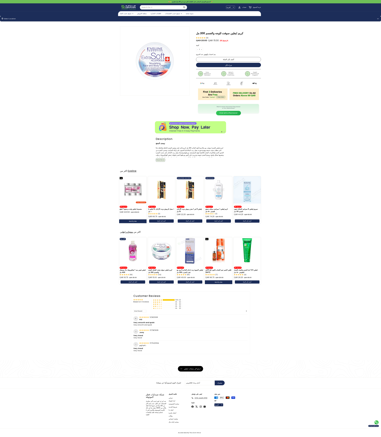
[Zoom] (154, 60)
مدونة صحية (189, 13)
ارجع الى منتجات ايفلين (192, 369)
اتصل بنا (171, 410)
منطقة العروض (142, 13)
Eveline (132, 170)
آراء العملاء (172, 401)
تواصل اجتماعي (173, 419)
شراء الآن (228, 65)
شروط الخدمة (173, 407)
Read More (160, 160)
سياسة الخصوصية (174, 404)
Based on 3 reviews (141, 302)
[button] (201, 38)
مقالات (171, 416)
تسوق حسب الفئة (126, 13)
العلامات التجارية (156, 13)
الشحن (206, 54)
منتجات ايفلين (126, 231)
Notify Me (133, 221)
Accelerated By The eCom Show (189, 433)
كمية (197, 45)
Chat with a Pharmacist (228, 113)
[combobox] (163, 7)
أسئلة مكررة (172, 413)
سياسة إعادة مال (174, 422)
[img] (144, 317)
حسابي (171, 398)
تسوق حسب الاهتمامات (172, 13)
